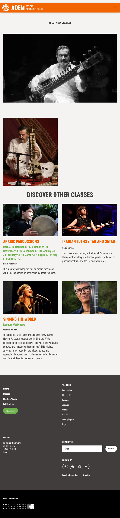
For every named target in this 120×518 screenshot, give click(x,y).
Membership (66, 395)
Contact (65, 410)
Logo (64, 424)
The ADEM (66, 385)
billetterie (10, 411)
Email (5, 452)
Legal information (70, 475)
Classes (6, 394)
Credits (86, 475)
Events (6, 389)
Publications (8, 404)
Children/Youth (10, 399)
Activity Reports (68, 419)
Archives (65, 405)
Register (111, 449)
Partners (65, 400)
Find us (65, 415)
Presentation (67, 390)
